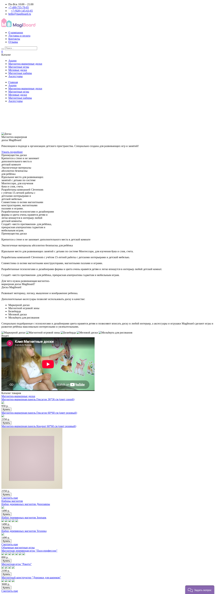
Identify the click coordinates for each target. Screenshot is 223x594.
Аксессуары (15, 76)
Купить (6, 409)
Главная (13, 82)
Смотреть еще (9, 497)
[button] (199, 589)
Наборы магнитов (12, 501)
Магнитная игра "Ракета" (16, 564)
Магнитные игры (18, 66)
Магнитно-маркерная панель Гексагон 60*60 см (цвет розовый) (39, 412)
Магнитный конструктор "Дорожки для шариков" (31, 577)
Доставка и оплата (19, 35)
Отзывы (13, 41)
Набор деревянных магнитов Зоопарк (23, 517)
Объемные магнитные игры (18, 547)
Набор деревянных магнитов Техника (24, 530)
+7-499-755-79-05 (18, 7)
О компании (15, 32)
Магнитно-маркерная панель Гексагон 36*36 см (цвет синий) (37, 399)
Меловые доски (17, 70)
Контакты (14, 38)
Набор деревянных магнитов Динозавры (25, 504)
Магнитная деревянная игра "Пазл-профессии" (29, 550)
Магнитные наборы (20, 73)
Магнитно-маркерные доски (25, 63)
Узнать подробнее (12, 151)
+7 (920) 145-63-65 (22, 10)
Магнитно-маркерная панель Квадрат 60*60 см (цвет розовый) (38, 426)
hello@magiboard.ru (19, 13)
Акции (12, 60)
